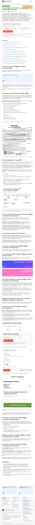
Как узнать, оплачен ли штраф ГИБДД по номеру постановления (13, 59)
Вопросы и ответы (15, 499)
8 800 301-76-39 (7, 519)
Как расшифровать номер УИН (8, 45)
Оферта (14, 503)
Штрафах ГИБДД (8, 475)
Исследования (25, 517)
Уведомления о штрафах (5, 504)
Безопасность (14, 502)
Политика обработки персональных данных (16, 505)
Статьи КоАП (24, 516)
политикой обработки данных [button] (27, 8)
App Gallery (17, 510)
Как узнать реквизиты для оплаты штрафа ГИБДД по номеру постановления (15, 56)
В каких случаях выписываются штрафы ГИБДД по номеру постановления (15, 47)
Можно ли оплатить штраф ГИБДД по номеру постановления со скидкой (14, 61)
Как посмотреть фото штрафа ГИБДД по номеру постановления (13, 52)
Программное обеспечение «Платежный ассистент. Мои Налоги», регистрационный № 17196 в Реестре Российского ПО (27, 508)
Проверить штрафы (8, 31)
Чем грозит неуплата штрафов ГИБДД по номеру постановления (13, 63)
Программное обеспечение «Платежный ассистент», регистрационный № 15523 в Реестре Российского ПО (28, 500)
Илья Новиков (11, 11)
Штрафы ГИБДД (4, 499)
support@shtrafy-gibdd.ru (7, 518)
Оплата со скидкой (4, 502)
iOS (8, 510)
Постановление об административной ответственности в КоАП (13, 121)
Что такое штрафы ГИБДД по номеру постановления (11, 42)
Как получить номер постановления (9, 49)
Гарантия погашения (5, 503)
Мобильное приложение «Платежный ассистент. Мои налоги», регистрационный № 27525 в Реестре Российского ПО (27, 512)
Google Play (14, 510)
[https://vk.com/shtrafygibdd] (17, 507)
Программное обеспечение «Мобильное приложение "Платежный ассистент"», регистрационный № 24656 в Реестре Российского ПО (28, 505)
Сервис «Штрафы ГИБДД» (7, 292)
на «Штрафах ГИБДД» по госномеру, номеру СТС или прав (18, 242)
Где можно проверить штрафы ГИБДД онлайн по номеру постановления (14, 54)
